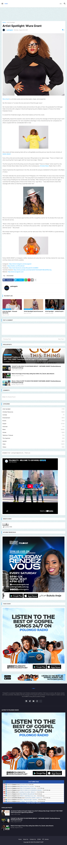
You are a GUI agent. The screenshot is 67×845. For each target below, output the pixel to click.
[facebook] (26, 701)
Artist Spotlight (11, 22)
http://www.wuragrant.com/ (16, 272)
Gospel (33, 423)
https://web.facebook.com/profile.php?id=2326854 (23, 268)
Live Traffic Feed (33, 781)
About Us (25, 839)
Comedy (33, 414)
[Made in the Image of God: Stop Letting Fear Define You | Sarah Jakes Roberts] (7, 375)
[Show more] (35, 280)
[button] (2, 3)
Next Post (61, 339)
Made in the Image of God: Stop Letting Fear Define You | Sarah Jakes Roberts (33, 373)
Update (33, 441)
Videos (33, 447)
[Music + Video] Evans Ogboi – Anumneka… (29, 799)
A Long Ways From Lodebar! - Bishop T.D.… (28, 792)
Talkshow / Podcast (33, 435)
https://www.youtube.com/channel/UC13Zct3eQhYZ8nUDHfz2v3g (32, 270)
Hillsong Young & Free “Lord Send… (27, 786)
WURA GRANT (7, 154)
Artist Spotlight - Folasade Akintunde (10, 312)
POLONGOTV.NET (24, 784)
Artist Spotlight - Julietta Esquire (54, 311)
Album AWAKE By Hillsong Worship (27, 793)
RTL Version (45, 839)
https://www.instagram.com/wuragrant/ (20, 264)
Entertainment (33, 417)
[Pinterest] (29, 280)
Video (33, 444)
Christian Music (44, 166)
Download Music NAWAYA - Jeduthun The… (34, 797)
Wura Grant (6, 99)
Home (4, 22)
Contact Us (33, 839)
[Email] (32, 280)
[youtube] (33, 701)
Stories (33, 432)
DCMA (39, 839)
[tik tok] (40, 701)
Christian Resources (33, 412)
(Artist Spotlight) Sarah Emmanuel (33, 311)
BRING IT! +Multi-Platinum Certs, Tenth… (28, 795)
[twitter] (30, 701)
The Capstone (33, 438)
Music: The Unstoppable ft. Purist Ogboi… (28, 788)
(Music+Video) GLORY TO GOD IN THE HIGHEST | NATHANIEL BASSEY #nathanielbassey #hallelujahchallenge (36, 381)
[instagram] (37, 701)
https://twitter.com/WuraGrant (15, 266)
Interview (33, 426)
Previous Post (7, 339)
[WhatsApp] (25, 280)
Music (33, 429)
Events (33, 420)
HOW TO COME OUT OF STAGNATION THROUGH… (31, 790)
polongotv (14, 286)
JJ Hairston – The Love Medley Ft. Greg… (28, 801)
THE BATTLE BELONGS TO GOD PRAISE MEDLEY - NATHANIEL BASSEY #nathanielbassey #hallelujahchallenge (36, 367)
